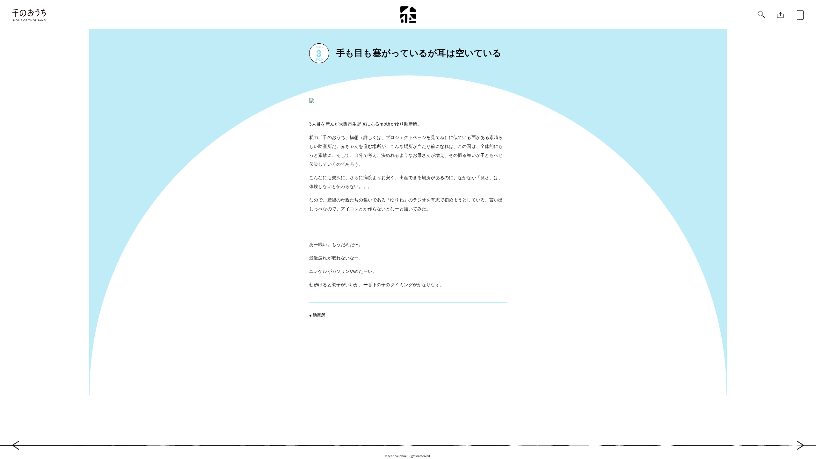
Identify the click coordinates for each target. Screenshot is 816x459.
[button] (761, 15)
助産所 (319, 315)
